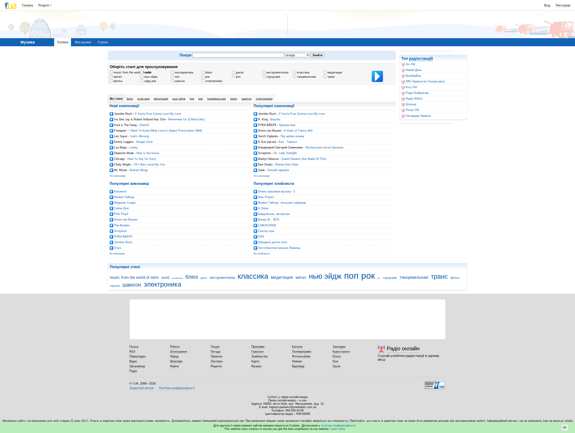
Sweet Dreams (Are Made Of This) (303, 159)
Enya (117, 248)
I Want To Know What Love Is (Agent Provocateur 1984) (165, 130)
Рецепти (216, 366)
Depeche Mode (124, 153)
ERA (261, 236)
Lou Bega (120, 147)
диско (239, 72)
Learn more (337, 429)
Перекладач (137, 356)
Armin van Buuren (269, 130)
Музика (256, 366)
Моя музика (83, 42)
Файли (174, 366)
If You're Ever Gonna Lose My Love (158, 113)
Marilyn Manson (268, 159)
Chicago (119, 159)
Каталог (297, 346)
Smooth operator (278, 170)
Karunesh (120, 191)
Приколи (216, 356)
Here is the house (147, 153)
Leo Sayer (120, 136)
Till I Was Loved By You (149, 164)
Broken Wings (139, 170)
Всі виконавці (117, 253)
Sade (261, 170)
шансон (179, 81)
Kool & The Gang (125, 125)
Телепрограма (301, 351)
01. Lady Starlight (285, 153)
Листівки (216, 361)
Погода (215, 351)
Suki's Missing (139, 136)
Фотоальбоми (301, 356)
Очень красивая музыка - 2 (276, 191)
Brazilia (275, 119)
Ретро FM (412, 110)
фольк (117, 81)
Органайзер (137, 366)
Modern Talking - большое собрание (282, 202)
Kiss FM (411, 87)
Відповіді (298, 366)
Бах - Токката (288, 142)
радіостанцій (421, 58)
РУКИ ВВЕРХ (267, 125)
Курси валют (341, 351)
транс (331, 76)
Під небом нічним (292, 136)
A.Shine (263, 208)
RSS (132, 351)
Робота (174, 346)
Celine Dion (121, 208)
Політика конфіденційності (177, 388)
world (147, 72)
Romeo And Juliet (286, 164)
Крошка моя (287, 125)
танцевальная (306, 76)
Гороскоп (257, 351)
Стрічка (103, 42)
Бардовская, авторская (274, 214)
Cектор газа (266, 231)
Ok (565, 427)
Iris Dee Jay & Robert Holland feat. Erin (140, 119)
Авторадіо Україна (418, 115)
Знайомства (259, 356)
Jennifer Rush (123, 113)
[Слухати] (377, 76)
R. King (263, 119)
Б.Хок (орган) (267, 142)
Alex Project (266, 197)
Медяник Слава (124, 202)
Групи (336, 366)
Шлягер (411, 104)
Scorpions (264, 153)
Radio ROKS (414, 98)
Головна (27, 5)
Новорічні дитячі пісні (272, 242)
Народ (174, 356)
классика (302, 72)
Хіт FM (410, 64)
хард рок (149, 81)
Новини (297, 361)
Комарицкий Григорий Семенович (280, 147)
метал (117, 76)
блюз (208, 72)
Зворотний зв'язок (141, 388)
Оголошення (178, 351)
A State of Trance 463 (298, 130)
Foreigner (120, 130)
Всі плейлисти (262, 253)
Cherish (144, 125)
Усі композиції (117, 176)
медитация (334, 72)
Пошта (133, 346)
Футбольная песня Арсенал (324, 147)
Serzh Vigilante (268, 136)
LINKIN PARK (267, 225)
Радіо (133, 371)
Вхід (547, 5)
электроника (213, 81)
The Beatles (122, 225)
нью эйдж (150, 76)
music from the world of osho (132, 72)
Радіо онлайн (403, 348)
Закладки (339, 346)
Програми (257, 346)
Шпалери (176, 361)
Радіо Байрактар (417, 93)
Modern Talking (124, 197)
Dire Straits (265, 164)
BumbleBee (413, 75)
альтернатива (183, 72)
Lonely (133, 147)
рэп (238, 76)
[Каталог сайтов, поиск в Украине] (435, 383)
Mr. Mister (120, 170)
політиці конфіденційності (338, 425)
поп (176, 76)
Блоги (337, 356)
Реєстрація (563, 5)
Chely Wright (122, 164)
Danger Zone (144, 142)
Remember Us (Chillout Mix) (186, 119)
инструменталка (276, 72)
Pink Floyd (121, 214)
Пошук (215, 346)
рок (207, 76)
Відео (133, 361)
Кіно (335, 361)
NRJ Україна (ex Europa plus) (425, 81)
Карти (255, 361)
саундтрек (272, 76)
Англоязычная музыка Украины (279, 248)
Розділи (43, 5)
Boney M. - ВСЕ (268, 219)
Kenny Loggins (123, 142)
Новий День (414, 70)
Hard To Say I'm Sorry (141, 159)
